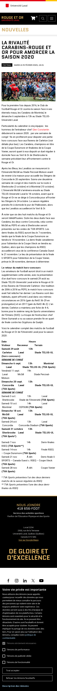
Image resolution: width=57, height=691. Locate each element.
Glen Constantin (40, 129)
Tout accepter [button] (12, 670)
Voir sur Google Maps (28, 540)
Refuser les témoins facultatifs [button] (20, 678)
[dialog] (28, 638)
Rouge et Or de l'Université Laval (12, 19)
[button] (15, 686)
